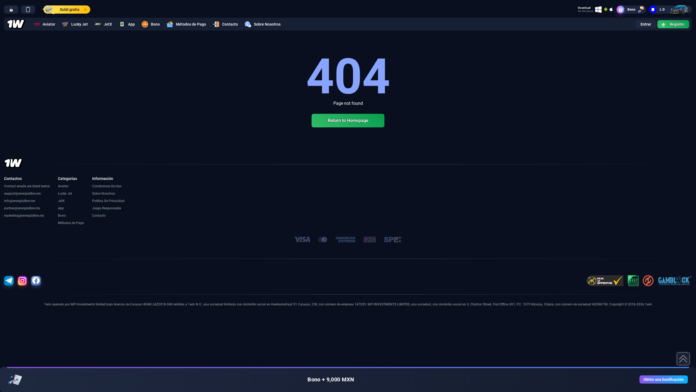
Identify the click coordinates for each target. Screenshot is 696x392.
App (131, 24)
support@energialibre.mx (22, 193)
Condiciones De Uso (107, 186)
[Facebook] (36, 281)
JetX (108, 24)
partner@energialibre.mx (22, 208)
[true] (11, 9)
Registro (677, 24)
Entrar (646, 24)
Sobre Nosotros (267, 24)
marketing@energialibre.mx (24, 216)
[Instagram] (22, 281)
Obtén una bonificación (664, 379)
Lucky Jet (79, 24)
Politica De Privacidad (108, 201)
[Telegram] (9, 281)
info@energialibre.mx (19, 201)
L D (662, 9)
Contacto (230, 24)
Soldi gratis (69, 9)
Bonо (631, 9)
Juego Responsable (106, 208)
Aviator (49, 24)
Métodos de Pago (191, 24)
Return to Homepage (348, 120)
